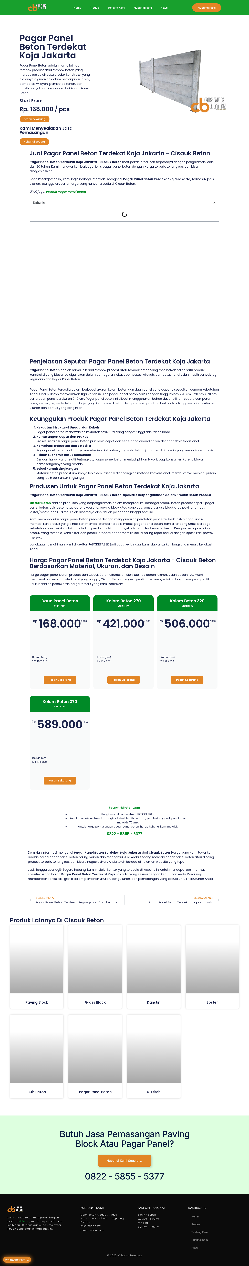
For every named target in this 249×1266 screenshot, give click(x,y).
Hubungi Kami (143, 7)
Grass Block (95, 1002)
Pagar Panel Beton (95, 1091)
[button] (214, 202)
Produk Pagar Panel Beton (66, 191)
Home (77, 7)
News (164, 7)
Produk (94, 7)
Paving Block (36, 1002)
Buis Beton (36, 1091)
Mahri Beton (21, 1221)
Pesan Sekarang (60, 680)
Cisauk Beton (40, 503)
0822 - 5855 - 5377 (124, 833)
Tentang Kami (116, 7)
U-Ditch (154, 1091)
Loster (212, 1002)
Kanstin (153, 1002)
